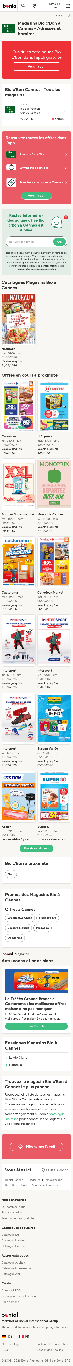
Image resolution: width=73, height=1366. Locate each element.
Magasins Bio (54, 1180)
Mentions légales (12, 1344)
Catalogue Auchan (13, 1262)
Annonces (61, 15)
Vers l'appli (36, 66)
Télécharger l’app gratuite (18, 1218)
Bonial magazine (12, 1212)
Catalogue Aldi (11, 1274)
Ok (59, 242)
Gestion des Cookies (49, 1350)
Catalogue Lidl (10, 1234)
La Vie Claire (18, 1057)
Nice (11, 874)
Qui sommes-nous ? (14, 1207)
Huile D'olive (48, 918)
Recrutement (10, 1302)
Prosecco (42, 928)
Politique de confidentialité (53, 1344)
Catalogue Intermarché (16, 1268)
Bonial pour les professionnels (21, 1296)
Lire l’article (36, 1026)
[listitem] (19, 330)
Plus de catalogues (36, 848)
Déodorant (15, 938)
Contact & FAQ (11, 1290)
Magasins (34, 1180)
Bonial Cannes (14, 1180)
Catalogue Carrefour (15, 1246)
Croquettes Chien (20, 918)
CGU (5, 1350)
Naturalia (15, 1065)
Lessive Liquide (18, 928)
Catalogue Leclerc (13, 1240)
